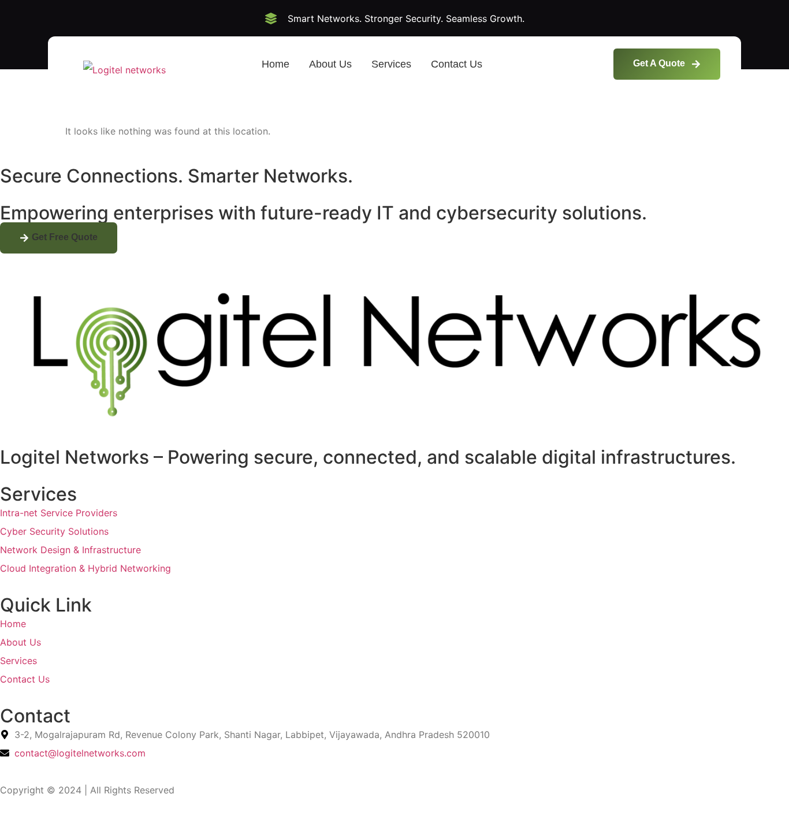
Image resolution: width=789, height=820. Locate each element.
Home (275, 64)
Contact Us (456, 64)
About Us (330, 64)
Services (391, 64)
